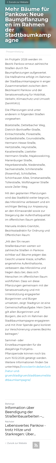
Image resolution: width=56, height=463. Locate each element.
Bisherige (10, 404)
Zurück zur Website (18, 2)
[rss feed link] (36, 445)
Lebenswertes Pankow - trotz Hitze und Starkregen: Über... (25, 429)
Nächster (9, 421)
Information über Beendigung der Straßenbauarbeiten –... (24, 412)
